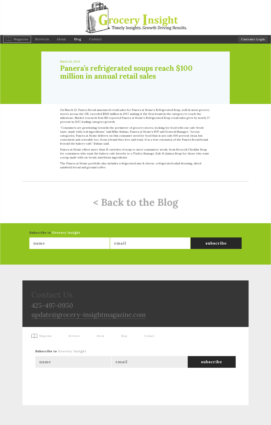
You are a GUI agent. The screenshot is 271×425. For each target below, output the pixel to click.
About (61, 39)
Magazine (21, 39)
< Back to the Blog (135, 202)
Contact (95, 39)
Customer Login (253, 39)
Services (42, 39)
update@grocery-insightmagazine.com (88, 315)
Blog (77, 39)
